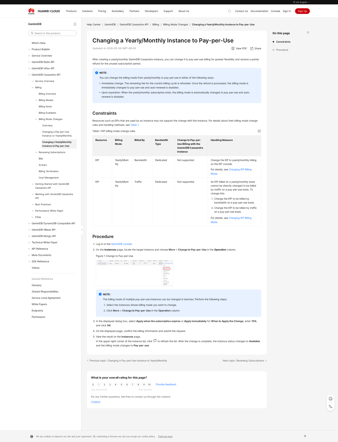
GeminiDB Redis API (43, 61)
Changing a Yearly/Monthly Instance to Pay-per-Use (56, 144)
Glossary (37, 285)
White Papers (39, 304)
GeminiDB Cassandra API (46, 74)
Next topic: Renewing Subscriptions (243, 360)
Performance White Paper (49, 210)
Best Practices (43, 204)
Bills (41, 158)
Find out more (165, 436)
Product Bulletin (41, 49)
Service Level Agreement (46, 297)
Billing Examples (47, 112)
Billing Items (45, 106)
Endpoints (37, 310)
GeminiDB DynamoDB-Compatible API (53, 223)
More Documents (41, 255)
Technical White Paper (44, 242)
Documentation (259, 11)
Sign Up (302, 11)
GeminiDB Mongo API (44, 235)
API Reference (40, 248)
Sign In (287, 11)
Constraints (283, 41)
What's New (38, 42)
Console (275, 11)
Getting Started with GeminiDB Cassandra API (52, 186)
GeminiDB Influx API (43, 68)
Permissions (38, 316)
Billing (38, 87)
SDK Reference (40, 261)
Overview (47, 125)
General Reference (42, 278)
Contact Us (241, 11)
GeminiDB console (121, 243)
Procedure (282, 49)
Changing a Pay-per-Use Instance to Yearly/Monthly (57, 133)
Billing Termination (49, 171)
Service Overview (42, 55)
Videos (35, 267)
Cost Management (49, 177)
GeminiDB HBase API (43, 229)
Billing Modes (46, 100)
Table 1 (134, 124)
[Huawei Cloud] (44, 11)
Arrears (43, 164)
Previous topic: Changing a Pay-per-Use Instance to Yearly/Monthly (128, 360)
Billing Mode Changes (50, 119)
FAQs (38, 217)
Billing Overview (47, 93)
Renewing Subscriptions (52, 152)
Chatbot (95, 401)
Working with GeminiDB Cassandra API (54, 196)
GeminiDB (110, 24)
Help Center (94, 24)
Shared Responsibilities (45, 291)
